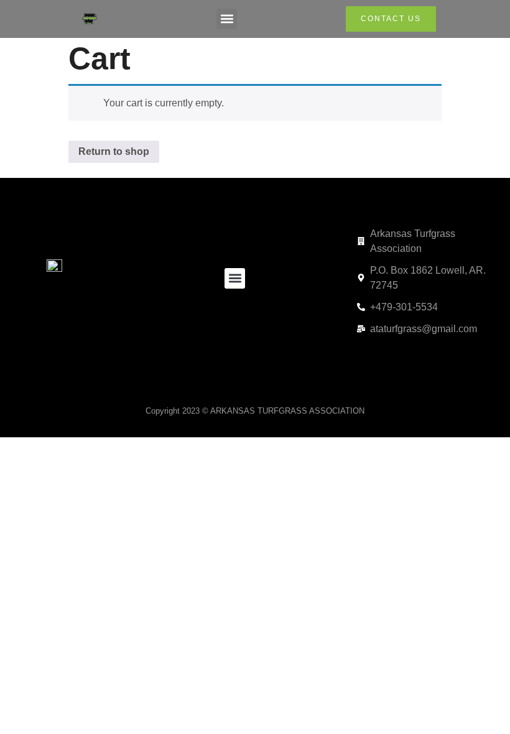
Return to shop (113, 151)
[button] (226, 19)
